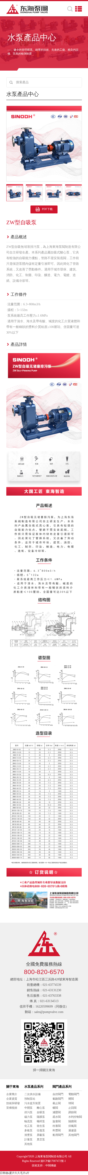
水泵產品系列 (33, 1086)
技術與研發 (13, 1103)
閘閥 (71, 1098)
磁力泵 (28, 1116)
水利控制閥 (75, 1116)
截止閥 (57, 1103)
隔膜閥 (72, 1121)
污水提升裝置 (32, 1103)
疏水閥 (57, 1116)
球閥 (71, 1103)
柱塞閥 (57, 1125)
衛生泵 (41, 1125)
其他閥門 (73, 1135)
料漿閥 (57, 1130)
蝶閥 (55, 1107)
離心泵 (41, 1107)
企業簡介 (11, 1094)
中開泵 (28, 1107)
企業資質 (11, 1098)
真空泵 (41, 1139)
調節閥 (72, 1112)
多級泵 (28, 1130)
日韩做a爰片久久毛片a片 (14, 1173)
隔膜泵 (41, 1116)
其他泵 (28, 1144)
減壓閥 (57, 1112)
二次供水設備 (32, 1094)
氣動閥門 (58, 1098)
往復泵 (41, 1130)
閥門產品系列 (62, 1086)
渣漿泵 (28, 1135)
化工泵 (28, 1125)
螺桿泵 (41, 1121)
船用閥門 (58, 1135)
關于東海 (12, 1086)
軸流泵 (28, 1121)
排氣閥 (72, 1125)
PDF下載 (47, 209)
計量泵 (28, 1139)
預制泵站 (29, 1098)
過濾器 (72, 1130)
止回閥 (72, 1107)
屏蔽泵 (41, 1135)
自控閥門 (58, 1094)
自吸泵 (41, 1112)
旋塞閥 (57, 1121)
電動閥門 (73, 1094)
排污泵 (28, 1112)
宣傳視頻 (11, 1107)
